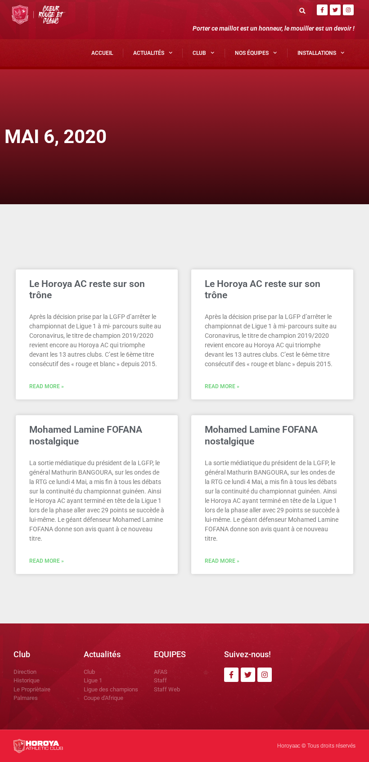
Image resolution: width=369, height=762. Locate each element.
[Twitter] (335, 9)
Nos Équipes (252, 53)
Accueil (102, 53)
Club (199, 53)
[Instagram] (348, 9)
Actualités (148, 53)
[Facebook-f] (322, 9)
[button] (302, 10)
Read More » (46, 386)
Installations (316, 53)
